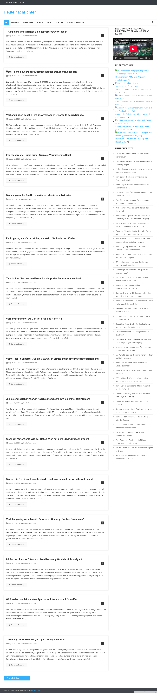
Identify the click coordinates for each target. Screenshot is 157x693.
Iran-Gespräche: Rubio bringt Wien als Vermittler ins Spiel (38, 155)
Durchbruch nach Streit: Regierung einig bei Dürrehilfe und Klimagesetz (134, 410)
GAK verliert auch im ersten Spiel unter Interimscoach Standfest (42, 599)
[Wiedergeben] (116, 58)
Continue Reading (17, 57)
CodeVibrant (35, 690)
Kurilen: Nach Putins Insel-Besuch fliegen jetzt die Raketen (133, 418)
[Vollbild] (150, 58)
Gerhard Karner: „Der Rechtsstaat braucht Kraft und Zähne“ (133, 318)
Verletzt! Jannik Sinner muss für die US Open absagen (134, 372)
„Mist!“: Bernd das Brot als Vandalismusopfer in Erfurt (134, 449)
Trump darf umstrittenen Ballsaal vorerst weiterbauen (36, 31)
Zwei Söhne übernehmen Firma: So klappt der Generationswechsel (43, 278)
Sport (49, 22)
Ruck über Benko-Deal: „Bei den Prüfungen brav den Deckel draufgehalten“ (133, 325)
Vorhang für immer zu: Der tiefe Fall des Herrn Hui (34, 318)
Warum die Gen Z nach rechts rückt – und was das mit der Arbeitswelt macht (49, 479)
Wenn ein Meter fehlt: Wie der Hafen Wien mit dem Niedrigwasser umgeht (47, 438)
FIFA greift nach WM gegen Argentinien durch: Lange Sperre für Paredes (132, 379)
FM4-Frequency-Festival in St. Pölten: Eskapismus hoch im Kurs (131, 441)
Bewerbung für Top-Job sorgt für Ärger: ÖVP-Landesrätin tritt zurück (134, 348)
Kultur (59, 22)
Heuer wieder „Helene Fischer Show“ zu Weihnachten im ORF (132, 457)
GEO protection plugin (150, 692)
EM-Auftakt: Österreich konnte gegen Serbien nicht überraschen (134, 356)
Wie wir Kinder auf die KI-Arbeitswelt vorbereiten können (131, 434)
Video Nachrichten (75, 22)
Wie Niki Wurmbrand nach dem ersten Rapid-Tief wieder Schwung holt (134, 302)
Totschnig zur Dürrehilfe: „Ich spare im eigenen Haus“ (36, 639)
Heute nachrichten (20, 12)
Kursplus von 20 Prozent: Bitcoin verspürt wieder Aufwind (133, 387)
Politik (40, 22)
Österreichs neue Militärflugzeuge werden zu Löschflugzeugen (41, 71)
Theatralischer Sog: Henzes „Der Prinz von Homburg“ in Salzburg (133, 395)
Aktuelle (15, 22)
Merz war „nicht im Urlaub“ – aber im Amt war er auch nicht (133, 310)
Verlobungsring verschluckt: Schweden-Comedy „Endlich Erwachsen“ (45, 519)
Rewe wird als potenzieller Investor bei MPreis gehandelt (132, 364)
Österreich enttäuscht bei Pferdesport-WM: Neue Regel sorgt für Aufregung (133, 341)
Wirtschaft (28, 22)
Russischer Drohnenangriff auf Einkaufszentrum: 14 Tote (128, 287)
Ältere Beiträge (13, 678)
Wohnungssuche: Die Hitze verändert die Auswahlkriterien (38, 195)
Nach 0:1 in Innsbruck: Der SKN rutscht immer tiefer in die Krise (132, 279)
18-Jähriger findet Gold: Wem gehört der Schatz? (132, 403)
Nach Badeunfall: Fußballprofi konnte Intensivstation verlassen (131, 426)
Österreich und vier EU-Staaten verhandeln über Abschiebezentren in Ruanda (133, 294)
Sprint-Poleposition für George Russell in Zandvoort (132, 333)
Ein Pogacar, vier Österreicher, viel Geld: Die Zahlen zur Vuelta (40, 238)
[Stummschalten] (146, 58)
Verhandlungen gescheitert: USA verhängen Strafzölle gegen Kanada (45, 115)
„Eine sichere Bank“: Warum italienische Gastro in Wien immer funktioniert (48, 398)
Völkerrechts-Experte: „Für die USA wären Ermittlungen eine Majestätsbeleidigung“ (53, 358)
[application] (133, 49)
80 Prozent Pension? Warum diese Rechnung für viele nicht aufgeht (44, 559)
